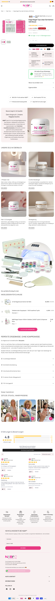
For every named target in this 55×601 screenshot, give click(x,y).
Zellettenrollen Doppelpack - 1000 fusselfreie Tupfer (26, 310)
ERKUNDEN (4, 188)
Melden (9, 470)
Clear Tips (8, 11)
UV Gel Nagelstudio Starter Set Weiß (21, 302)
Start (2, 11)
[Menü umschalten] (1, 6)
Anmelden (23, 548)
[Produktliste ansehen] (14, 418)
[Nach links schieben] (3, 26)
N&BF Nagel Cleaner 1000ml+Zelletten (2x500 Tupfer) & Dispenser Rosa (29, 320)
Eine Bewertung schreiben (27, 450)
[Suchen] (49, 6)
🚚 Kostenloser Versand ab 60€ (27, 1)
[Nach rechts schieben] (24, 26)
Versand (34, 30)
